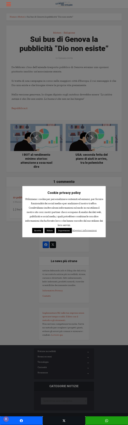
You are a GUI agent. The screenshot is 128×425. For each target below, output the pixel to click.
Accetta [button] (37, 230)
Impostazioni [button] (64, 230)
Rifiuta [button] (49, 230)
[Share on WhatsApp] (106, 420)
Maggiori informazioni (84, 230)
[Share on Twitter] (64, 420)
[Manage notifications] (6, 419)
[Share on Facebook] (21, 420)
